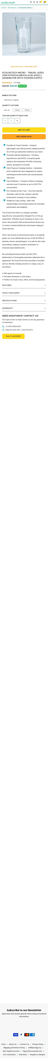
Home (3, 8)
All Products (12, 8)
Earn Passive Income (11, 1051)
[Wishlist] (40, 2)
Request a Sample (37, 1054)
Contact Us (24, 1044)
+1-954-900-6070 (13, 326)
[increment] (17, 120)
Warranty (23, 1054)
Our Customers (9, 1054)
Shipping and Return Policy (14, 1047)
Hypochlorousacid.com (32, 1051)
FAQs (3, 1044)
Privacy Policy (37, 1044)
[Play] (16, 743)
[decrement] (5, 120)
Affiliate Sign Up (34, 1047)
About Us (12, 1044)
